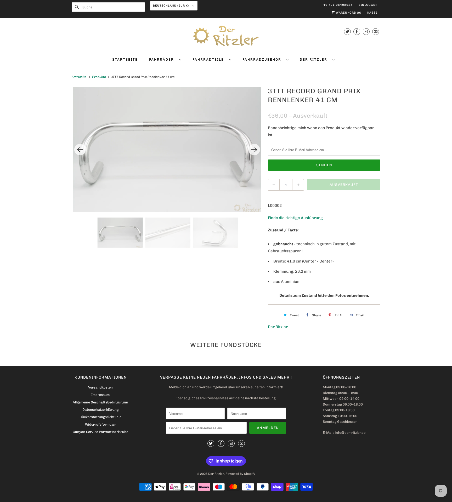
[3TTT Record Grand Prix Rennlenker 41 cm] (167, 149)
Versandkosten (100, 387)
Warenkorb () (348, 12)
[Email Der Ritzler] (375, 31)
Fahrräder (163, 59)
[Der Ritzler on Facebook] (356, 31)
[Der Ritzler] (226, 37)
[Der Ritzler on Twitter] (347, 31)
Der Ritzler (315, 59)
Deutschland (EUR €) (171, 5)
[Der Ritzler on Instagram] (366, 31)
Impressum (100, 395)
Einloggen (368, 5)
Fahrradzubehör (263, 59)
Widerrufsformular (100, 424)
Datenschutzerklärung (100, 410)
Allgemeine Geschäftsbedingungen (100, 402)
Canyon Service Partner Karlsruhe (100, 432)
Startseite (125, 59)
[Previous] (80, 149)
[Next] (254, 149)
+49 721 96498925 (337, 5)
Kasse (372, 12)
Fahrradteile (210, 59)
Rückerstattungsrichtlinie (100, 417)
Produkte (99, 77)
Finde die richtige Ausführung (295, 217)
